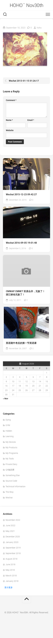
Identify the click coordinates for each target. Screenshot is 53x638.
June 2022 (10, 525)
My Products (11, 447)
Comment (11, 100)
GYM (8, 425)
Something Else (13, 475)
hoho (39, 27)
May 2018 (10, 570)
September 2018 (13, 553)
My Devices (11, 442)
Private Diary (11, 464)
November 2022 (13, 520)
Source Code (11, 481)
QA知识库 (10, 470)
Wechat (9, 497)
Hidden (9, 431)
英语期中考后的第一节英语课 (21, 343)
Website (10, 130)
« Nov (5, 398)
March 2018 (11, 575)
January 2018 (12, 581)
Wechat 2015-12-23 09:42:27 (21, 194)
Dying (8, 420)
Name (9, 120)
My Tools (10, 458)
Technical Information (15, 486)
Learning (10, 436)
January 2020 (12, 542)
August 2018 (11, 559)
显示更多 (8, 587)
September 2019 (13, 548)
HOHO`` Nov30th (26, 5)
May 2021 (10, 531)
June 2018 (10, 564)
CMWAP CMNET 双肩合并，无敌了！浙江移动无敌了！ (25, 293)
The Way (10, 492)
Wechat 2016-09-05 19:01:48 (21, 242)
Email (30, 120)
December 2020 (13, 536)
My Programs (12, 453)
